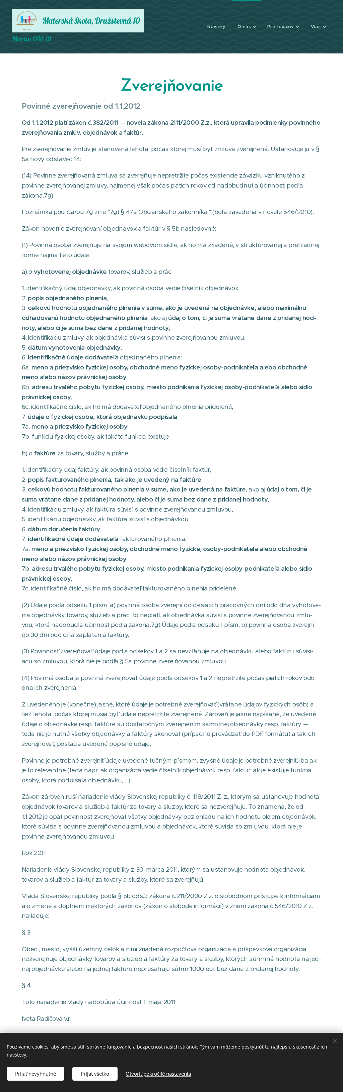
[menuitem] (216, 26)
